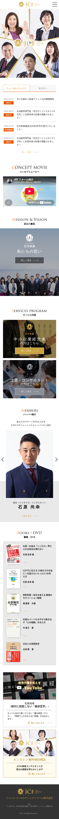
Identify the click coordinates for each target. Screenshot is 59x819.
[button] (2, 469)
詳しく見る (26, 152)
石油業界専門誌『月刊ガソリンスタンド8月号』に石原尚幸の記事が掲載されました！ (36, 114)
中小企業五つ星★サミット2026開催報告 (35, 98)
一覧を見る (26, 516)
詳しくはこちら (37, 722)
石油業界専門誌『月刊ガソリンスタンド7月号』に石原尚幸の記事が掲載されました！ (36, 141)
